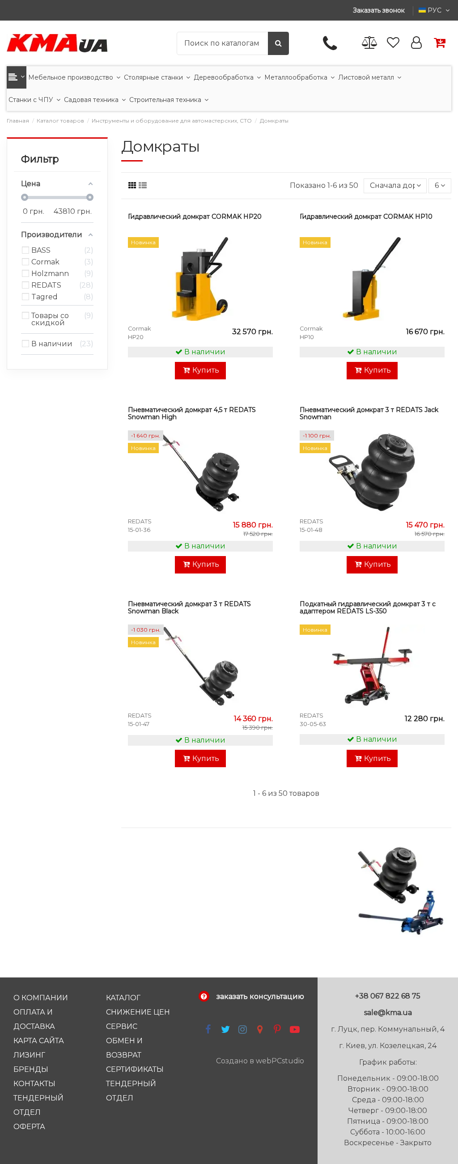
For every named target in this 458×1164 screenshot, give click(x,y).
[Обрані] (393, 43)
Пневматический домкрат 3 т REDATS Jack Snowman (369, 413)
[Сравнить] (264, 268)
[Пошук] (278, 43)
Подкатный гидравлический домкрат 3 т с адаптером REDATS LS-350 (368, 607)
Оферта (29, 1126)
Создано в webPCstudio (260, 1061)
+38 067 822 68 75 (387, 996)
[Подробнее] (264, 285)
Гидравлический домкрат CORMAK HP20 (195, 216)
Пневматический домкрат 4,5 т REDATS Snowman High (192, 413)
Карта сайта (38, 1041)
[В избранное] (264, 252)
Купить (205, 370)
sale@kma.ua (388, 1012)
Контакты (34, 1083)
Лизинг (29, 1055)
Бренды (30, 1069)
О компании (40, 998)
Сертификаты (135, 1069)
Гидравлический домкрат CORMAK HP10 (366, 216)
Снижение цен (138, 1012)
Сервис (121, 1026)
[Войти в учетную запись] (416, 43)
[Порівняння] (370, 43)
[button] (16, 77)
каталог (123, 998)
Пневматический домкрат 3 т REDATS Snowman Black (189, 607)
